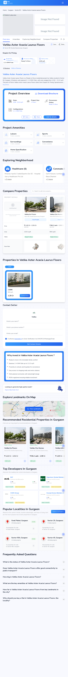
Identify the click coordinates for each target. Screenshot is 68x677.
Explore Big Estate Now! (12, 390)
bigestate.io (18, 339)
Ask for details (51, 117)
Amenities (16, 39)
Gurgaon (10, 10)
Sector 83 (18, 10)
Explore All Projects (58, 511)
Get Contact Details (34, 344)
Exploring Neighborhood (31, 39)
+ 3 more (8, 179)
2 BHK (9, 267)
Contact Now (25, 295)
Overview (6, 39)
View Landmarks (35, 409)
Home (5, 10)
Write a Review (16, 68)
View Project (35, 219)
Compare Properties (50, 39)
